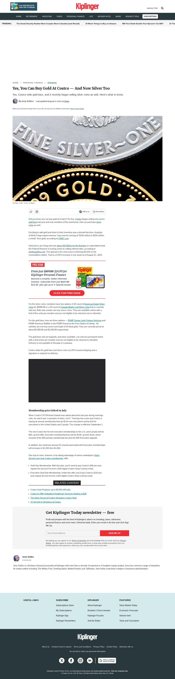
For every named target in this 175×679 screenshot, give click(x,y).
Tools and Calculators (129, 623)
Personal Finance (76, 16)
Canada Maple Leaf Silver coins (75, 307)
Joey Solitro (28, 101)
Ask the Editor (94, 623)
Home (15, 83)
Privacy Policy (98, 649)
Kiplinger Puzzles (96, 618)
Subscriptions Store (65, 608)
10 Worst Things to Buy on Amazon (100, 24)
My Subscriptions (64, 613)
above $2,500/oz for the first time (71, 246)
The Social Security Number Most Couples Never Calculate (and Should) (48, 24)
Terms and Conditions (82, 649)
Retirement (32, 16)
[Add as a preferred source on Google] (105, 663)
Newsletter (100, 212)
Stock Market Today (128, 608)
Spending (52, 83)
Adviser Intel (104, 16)
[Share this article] (31, 211)
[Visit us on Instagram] (80, 663)
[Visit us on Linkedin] (90, 663)
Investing (47, 16)
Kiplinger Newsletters (65, 623)
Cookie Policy (111, 649)
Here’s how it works (77, 109)
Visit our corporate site (119, 674)
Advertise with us (126, 649)
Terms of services (79, 541)
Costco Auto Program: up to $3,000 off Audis (50, 490)
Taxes (59, 16)
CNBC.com (63, 238)
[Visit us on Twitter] (62, 663)
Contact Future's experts (61, 649)
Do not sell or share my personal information (88, 654)
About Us (45, 649)
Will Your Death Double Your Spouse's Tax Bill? (142, 24)
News (66, 101)
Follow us (86, 212)
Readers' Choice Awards (99, 613)
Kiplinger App (62, 618)
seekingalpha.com (37, 252)
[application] (67, 380)
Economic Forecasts (128, 613)
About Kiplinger (95, 608)
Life (91, 16)
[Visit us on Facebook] (71, 663)
